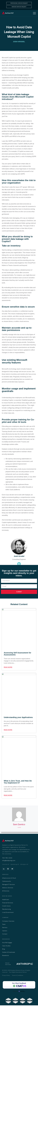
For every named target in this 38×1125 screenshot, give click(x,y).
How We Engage (7, 942)
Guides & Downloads (8, 952)
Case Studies (6, 946)
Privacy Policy (6, 975)
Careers (4, 931)
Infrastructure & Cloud (9, 878)
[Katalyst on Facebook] (8, 868)
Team (4, 924)
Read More (8, 667)
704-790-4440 (7, 858)
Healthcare (5, 899)
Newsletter (5, 955)
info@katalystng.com (8, 860)
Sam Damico (19, 824)
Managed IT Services (8, 884)
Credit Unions (6, 906)
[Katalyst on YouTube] (12, 868)
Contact (4, 934)
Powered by (15, 991)
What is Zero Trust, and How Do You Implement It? (18, 782)
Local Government (8, 912)
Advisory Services (7, 887)
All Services (5, 891)
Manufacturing (6, 909)
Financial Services (7, 903)
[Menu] (34, 13)
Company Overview (8, 921)
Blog (3, 949)
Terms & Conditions (17, 975)
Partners (4, 927)
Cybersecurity (6, 881)
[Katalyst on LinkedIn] (3, 868)
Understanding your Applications (18, 717)
